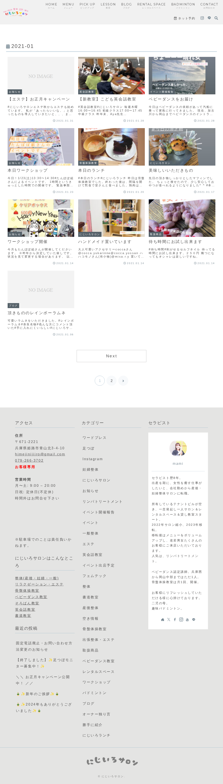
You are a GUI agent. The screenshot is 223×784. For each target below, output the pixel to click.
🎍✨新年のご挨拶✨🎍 (38, 694)
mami (178, 463)
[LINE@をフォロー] (209, 18)
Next (111, 356)
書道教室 (23, 616)
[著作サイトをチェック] (163, 619)
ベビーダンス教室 (31, 597)
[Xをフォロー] (169, 619)
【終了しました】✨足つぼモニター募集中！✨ (44, 663)
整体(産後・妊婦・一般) (37, 578)
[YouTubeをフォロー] (187, 619)
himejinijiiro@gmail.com (40, 454)
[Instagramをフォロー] (202, 18)
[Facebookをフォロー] (175, 619)
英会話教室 (25, 609)
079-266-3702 (29, 460)
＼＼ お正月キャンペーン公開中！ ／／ (43, 680)
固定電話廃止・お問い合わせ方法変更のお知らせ (44, 646)
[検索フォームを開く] (216, 18)
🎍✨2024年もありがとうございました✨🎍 (44, 708)
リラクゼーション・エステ (39, 584)
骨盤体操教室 (27, 590)
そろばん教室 (27, 603)
